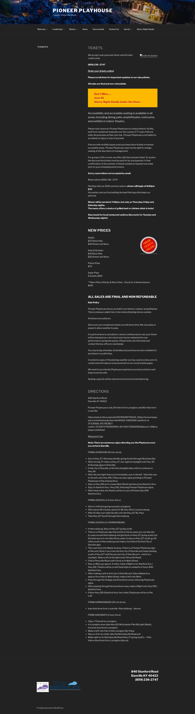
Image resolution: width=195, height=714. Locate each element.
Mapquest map (95, 436)
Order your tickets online (100, 71)
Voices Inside (98, 29)
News (85, 29)
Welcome (41, 29)
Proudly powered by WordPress (50, 708)
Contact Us (114, 29)
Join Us (127, 29)
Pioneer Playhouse (83, 10)
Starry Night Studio (145, 29)
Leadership (57, 29)
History (72, 29)
